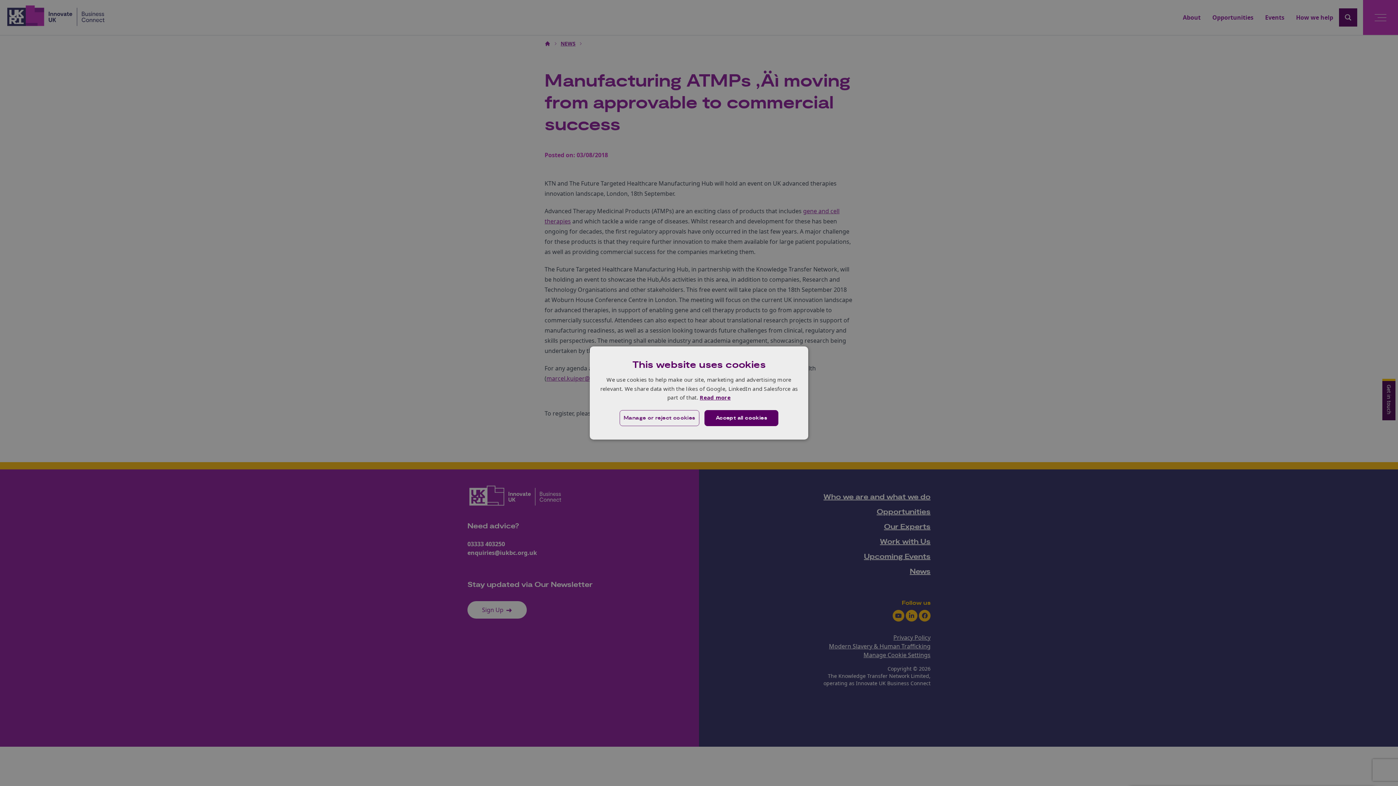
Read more (715, 397)
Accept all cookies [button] (741, 418)
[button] (659, 418)
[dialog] (699, 393)
